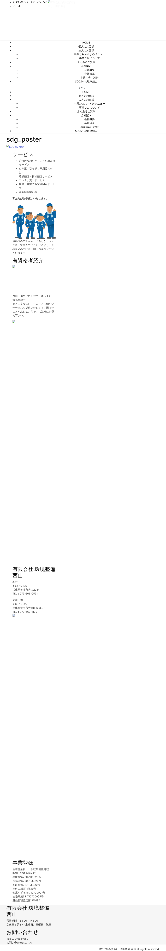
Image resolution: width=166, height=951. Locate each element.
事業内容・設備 (89, 77)
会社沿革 (89, 73)
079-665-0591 (20, 938)
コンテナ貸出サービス (32, 180)
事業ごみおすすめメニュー (89, 54)
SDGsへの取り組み (86, 81)
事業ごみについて (89, 58)
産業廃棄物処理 (28, 192)
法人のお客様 (86, 50)
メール (17, 6)
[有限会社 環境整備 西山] (62, 2)
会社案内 (86, 66)
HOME (86, 42)
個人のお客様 (86, 46)
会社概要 (89, 70)
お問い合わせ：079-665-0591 (30, 2)
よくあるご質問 (86, 62)
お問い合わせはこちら (19, 942)
